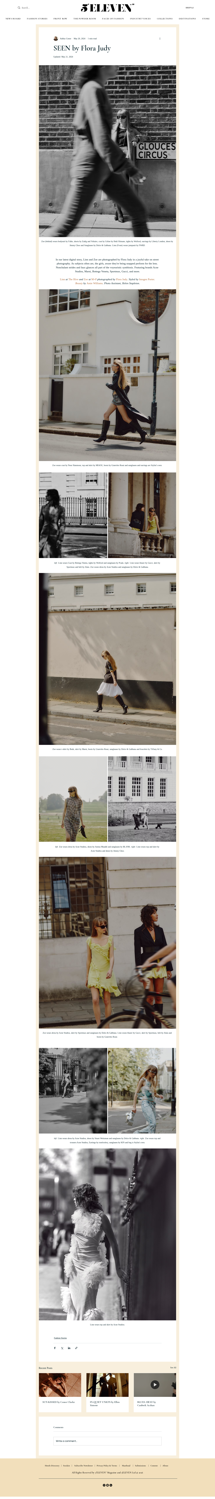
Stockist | (67, 1465)
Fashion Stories (60, 1338)
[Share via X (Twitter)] (62, 1348)
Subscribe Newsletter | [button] (84, 1465)
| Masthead (124, 1465)
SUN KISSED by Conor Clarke (58, 1402)
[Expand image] (73, 515)
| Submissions (139, 1465)
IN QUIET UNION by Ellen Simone (104, 1403)
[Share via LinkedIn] (69, 1348)
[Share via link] (76, 1348)
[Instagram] (104, 1485)
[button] (190, 7)
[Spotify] (107, 1485)
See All (173, 1368)
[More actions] (160, 38)
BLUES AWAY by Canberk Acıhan (146, 1403)
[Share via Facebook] (54, 1348)
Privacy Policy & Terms (107, 1465)
